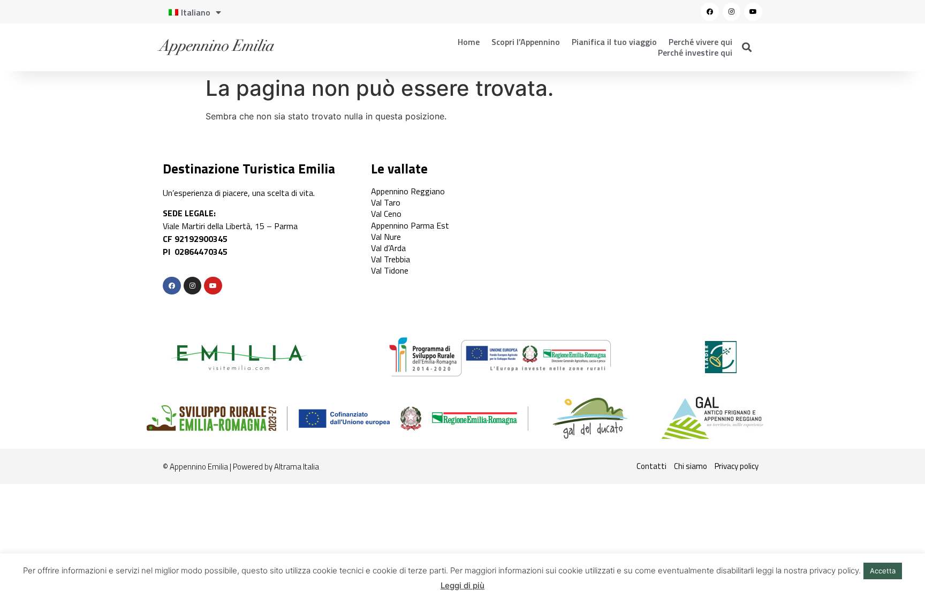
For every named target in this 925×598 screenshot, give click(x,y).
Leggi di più (462, 585)
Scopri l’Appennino (525, 41)
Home (469, 41)
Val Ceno (386, 213)
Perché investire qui (695, 52)
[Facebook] (710, 12)
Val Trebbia (390, 259)
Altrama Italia (296, 466)
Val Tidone (389, 270)
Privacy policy (737, 466)
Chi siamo (690, 466)
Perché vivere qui (700, 41)
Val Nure (386, 236)
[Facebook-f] (172, 286)
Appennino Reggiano (408, 191)
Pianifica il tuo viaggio (614, 41)
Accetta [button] (883, 570)
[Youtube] (753, 12)
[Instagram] (732, 12)
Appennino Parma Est (410, 225)
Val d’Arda (388, 247)
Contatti (651, 466)
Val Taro (385, 202)
